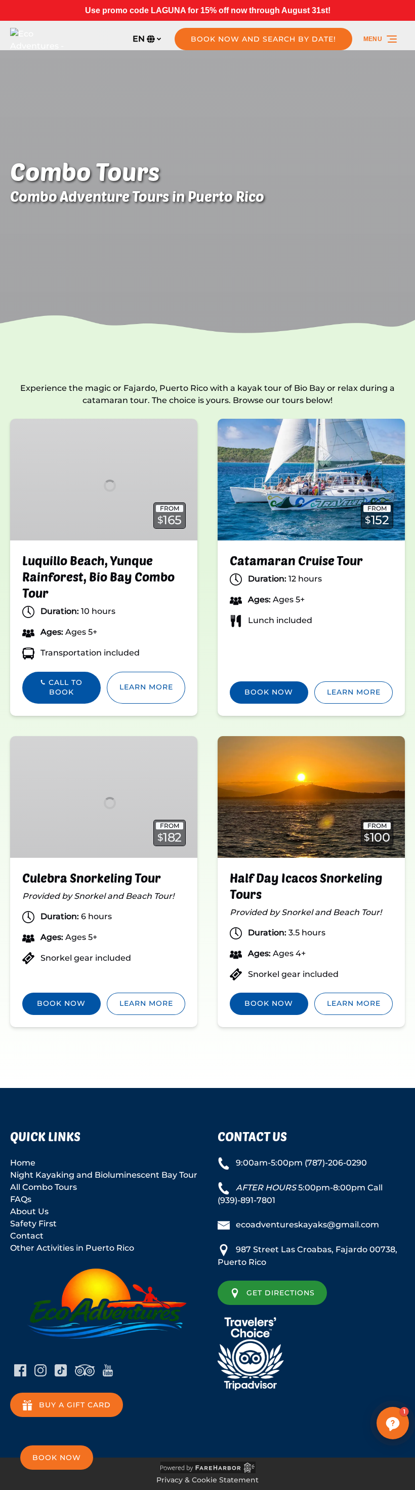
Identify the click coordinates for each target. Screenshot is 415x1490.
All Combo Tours (43, 1187)
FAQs (20, 1199)
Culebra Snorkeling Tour (91, 877)
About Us (29, 1211)
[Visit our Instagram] (40, 1370)
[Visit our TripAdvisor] (85, 1370)
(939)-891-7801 (246, 1200)
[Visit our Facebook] (20, 1370)
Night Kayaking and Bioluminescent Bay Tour (103, 1175)
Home (22, 1163)
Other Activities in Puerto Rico (72, 1248)
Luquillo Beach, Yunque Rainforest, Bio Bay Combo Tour (98, 576)
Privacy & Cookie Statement (207, 1479)
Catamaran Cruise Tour (296, 560)
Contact (27, 1236)
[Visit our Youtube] (108, 1370)
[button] (393, 1423)
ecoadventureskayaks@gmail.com (307, 1224)
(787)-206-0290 (336, 1163)
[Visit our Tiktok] (61, 1370)
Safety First (33, 1223)
